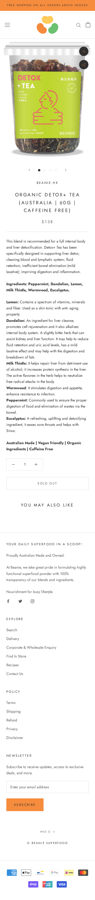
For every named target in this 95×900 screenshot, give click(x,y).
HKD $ (45, 832)
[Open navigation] (7, 25)
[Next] (65, 170)
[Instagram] (32, 601)
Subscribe (25, 804)
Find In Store (16, 656)
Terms (11, 702)
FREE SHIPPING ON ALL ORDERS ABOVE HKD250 (47, 5)
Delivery (12, 638)
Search (11, 630)
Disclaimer (14, 737)
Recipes (12, 665)
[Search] (78, 25)
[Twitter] (20, 601)
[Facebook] (8, 601)
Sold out (47, 483)
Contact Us (14, 673)
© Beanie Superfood (47, 843)
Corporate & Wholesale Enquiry (31, 647)
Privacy (12, 729)
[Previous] (29, 170)
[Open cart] (88, 24)
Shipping (13, 711)
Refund (11, 720)
